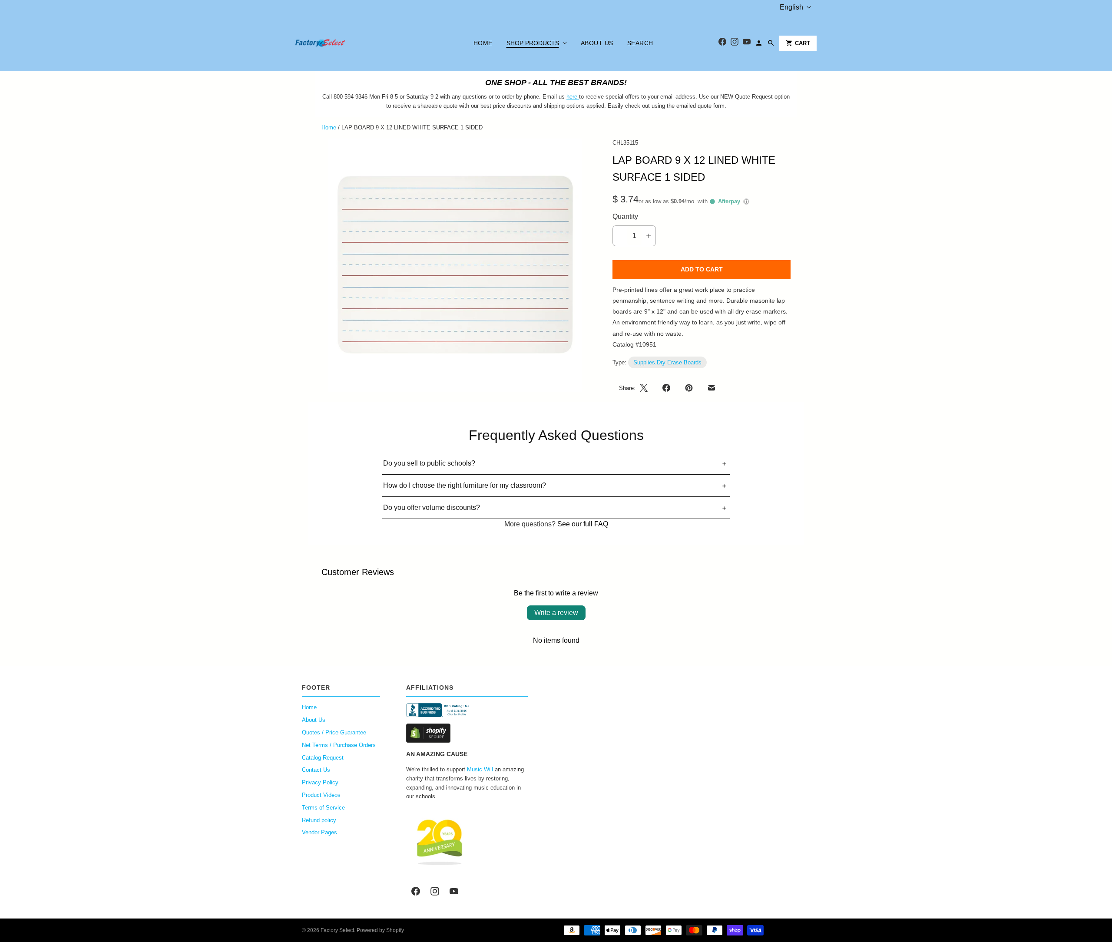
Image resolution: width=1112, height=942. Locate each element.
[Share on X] (646, 388)
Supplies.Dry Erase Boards (667, 362)
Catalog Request (323, 757)
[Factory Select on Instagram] (434, 891)
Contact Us (316, 770)
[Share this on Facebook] (666, 388)
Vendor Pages (319, 832)
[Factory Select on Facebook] (415, 891)
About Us (597, 43)
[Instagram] (734, 43)
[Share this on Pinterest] (689, 388)
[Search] (771, 43)
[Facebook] (722, 43)
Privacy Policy (320, 782)
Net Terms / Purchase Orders (339, 745)
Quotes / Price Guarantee (334, 732)
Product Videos (321, 795)
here (571, 96)
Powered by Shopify (380, 930)
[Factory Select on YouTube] (453, 891)
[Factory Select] (346, 43)
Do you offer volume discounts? (431, 507)
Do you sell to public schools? (429, 463)
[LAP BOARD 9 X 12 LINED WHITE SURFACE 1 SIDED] (455, 265)
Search (640, 43)
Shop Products (532, 43)
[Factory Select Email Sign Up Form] (578, 96)
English (791, 7)
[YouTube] (747, 43)
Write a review (556, 612)
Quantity (625, 216)
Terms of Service (323, 807)
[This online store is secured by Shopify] (467, 733)
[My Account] (759, 43)
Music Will (480, 769)
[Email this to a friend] (711, 388)
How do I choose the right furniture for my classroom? (464, 485)
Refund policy (319, 820)
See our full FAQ (582, 524)
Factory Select (337, 930)
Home (483, 43)
